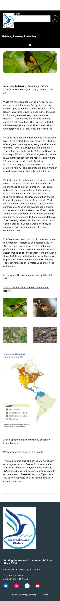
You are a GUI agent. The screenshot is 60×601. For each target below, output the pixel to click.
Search (16, 13)
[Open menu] (30, 45)
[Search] (55, 18)
